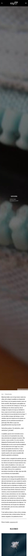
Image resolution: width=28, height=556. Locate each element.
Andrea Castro (13, 199)
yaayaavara (13, 522)
